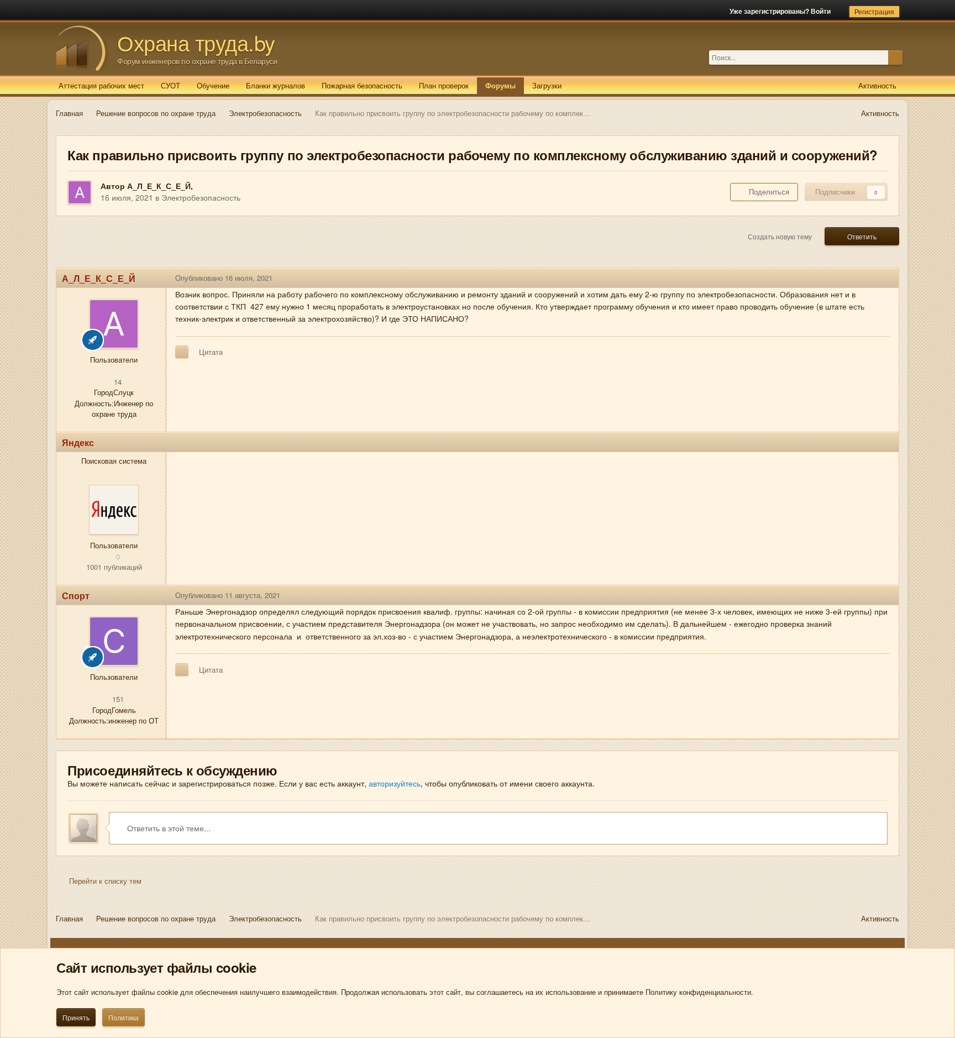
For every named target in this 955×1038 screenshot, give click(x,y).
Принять (76, 1017)
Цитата (211, 352)
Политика (123, 1017)
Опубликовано (223, 277)
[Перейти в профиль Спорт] (114, 641)
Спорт (76, 595)
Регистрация (874, 11)
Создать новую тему (780, 236)
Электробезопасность (200, 197)
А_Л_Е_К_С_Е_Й (159, 185)
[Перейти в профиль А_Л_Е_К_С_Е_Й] (79, 192)
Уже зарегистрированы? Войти (782, 11)
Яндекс (78, 442)
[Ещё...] (882, 278)
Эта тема (872, 57)
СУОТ (170, 85)
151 (117, 699)
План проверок (444, 85)
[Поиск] (895, 57)
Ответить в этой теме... (168, 827)
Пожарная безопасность (362, 85)
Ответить (862, 236)
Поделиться (766, 191)
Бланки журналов (275, 85)
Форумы (500, 85)
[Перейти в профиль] (114, 509)
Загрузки (547, 85)
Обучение (213, 85)
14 (117, 381)
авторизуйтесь (395, 783)
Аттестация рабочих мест (101, 85)
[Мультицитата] (181, 352)
